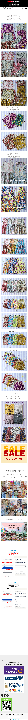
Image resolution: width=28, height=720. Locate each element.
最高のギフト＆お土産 (14, 395)
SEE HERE (14, 400)
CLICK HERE (14, 110)
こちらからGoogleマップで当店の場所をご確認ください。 (14, 480)
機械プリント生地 (14, 153)
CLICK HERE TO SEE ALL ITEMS (14, 19)
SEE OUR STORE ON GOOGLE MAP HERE (14, 474)
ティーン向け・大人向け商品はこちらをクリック (14, 107)
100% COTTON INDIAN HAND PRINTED (14, 18)
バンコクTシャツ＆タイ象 (14, 393)
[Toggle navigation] (26, 8)
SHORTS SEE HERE (14, 350)
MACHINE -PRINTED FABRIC (14, 156)
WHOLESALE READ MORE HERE (14, 519)
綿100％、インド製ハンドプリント (14, 15)
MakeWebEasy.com (16, 719)
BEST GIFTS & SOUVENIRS (14, 398)
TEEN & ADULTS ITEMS (14, 109)
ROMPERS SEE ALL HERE (14, 277)
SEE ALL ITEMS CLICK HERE (14, 157)
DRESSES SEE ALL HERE (14, 215)
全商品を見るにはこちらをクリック (14, 16)
